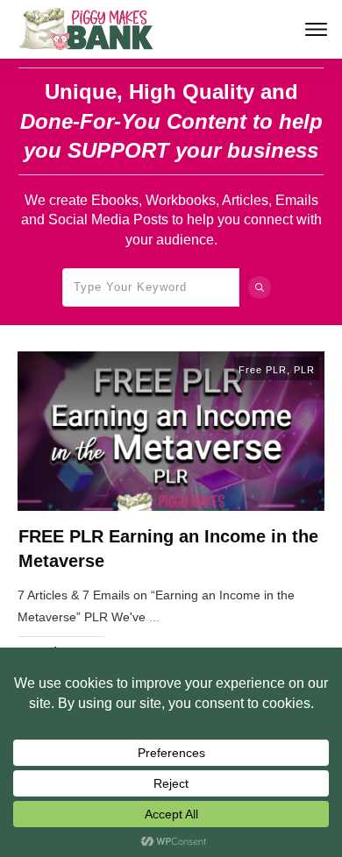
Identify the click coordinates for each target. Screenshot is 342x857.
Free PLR (263, 370)
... (154, 617)
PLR (304, 370)
